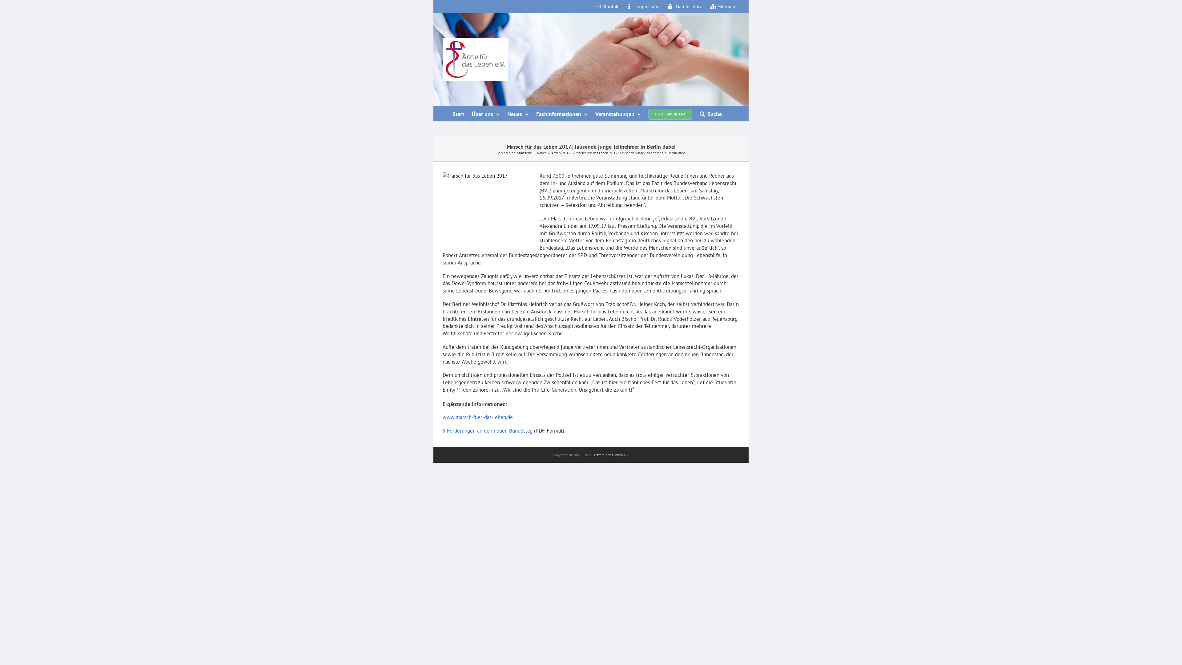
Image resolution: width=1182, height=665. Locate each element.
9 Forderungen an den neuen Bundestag (488, 430)
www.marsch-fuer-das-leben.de (478, 417)
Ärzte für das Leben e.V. (611, 455)
